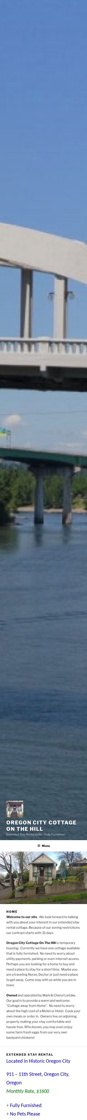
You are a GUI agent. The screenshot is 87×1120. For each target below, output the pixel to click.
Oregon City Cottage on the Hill (41, 826)
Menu (46, 846)
